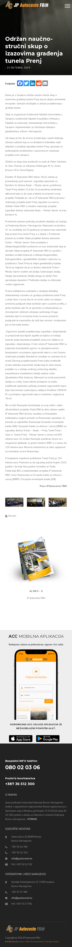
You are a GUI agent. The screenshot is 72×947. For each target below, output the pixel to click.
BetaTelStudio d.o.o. (32, 941)
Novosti (12, 515)
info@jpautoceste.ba (21, 858)
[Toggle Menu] (67, 6)
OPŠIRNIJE (32, 819)
